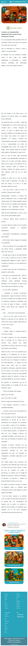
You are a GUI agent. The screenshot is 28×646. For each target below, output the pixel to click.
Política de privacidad (14, 642)
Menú (4, 2)
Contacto (6, 604)
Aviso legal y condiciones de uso (14, 638)
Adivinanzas (7, 621)
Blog (5, 597)
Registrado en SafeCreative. (14, 527)
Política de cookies (14, 640)
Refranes (18, 602)
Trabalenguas (7, 612)
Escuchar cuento (16, 28)
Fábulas (6, 614)
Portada (3, 5)
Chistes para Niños (6, 625)
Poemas (17, 604)
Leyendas (18, 595)
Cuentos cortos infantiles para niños (12, 5)
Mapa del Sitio (6, 601)
